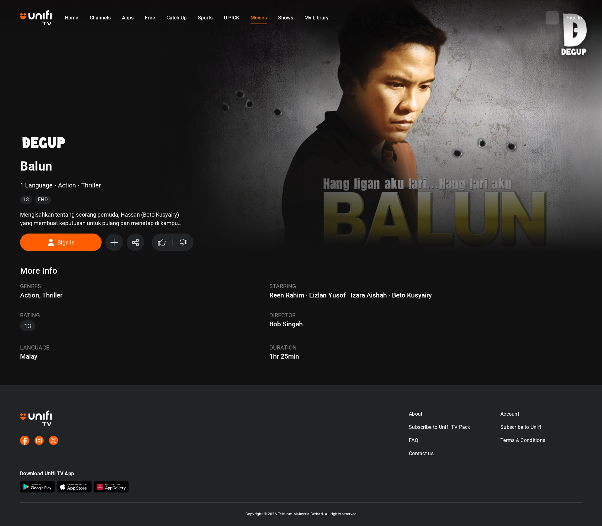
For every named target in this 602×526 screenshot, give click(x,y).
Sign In (66, 242)
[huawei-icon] (111, 487)
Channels (100, 18)
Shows (285, 18)
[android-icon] (37, 487)
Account (509, 414)
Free (150, 18)
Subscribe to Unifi (520, 427)
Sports (205, 18)
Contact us (421, 453)
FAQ (413, 440)
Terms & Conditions (522, 440)
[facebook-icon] (24, 441)
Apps (128, 18)
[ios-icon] (74, 487)
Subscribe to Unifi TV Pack (439, 427)
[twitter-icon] (53, 441)
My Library (316, 18)
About (416, 414)
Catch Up (176, 18)
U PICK (231, 18)
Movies (259, 18)
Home (71, 18)
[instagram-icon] (39, 441)
